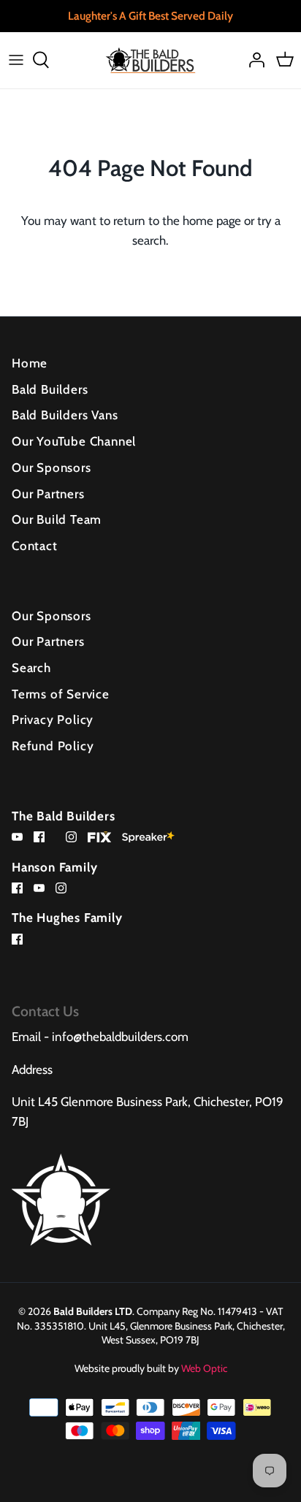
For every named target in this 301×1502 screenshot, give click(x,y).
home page (212, 220)
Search (31, 667)
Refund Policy (53, 746)
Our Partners (48, 494)
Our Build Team (57, 519)
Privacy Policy (53, 719)
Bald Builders (50, 389)
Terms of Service (61, 694)
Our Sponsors (51, 467)
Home (29, 363)
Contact (35, 545)
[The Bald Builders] (151, 60)
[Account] (253, 60)
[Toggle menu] (16, 60)
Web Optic (204, 1368)
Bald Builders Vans (65, 415)
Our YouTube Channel (74, 441)
